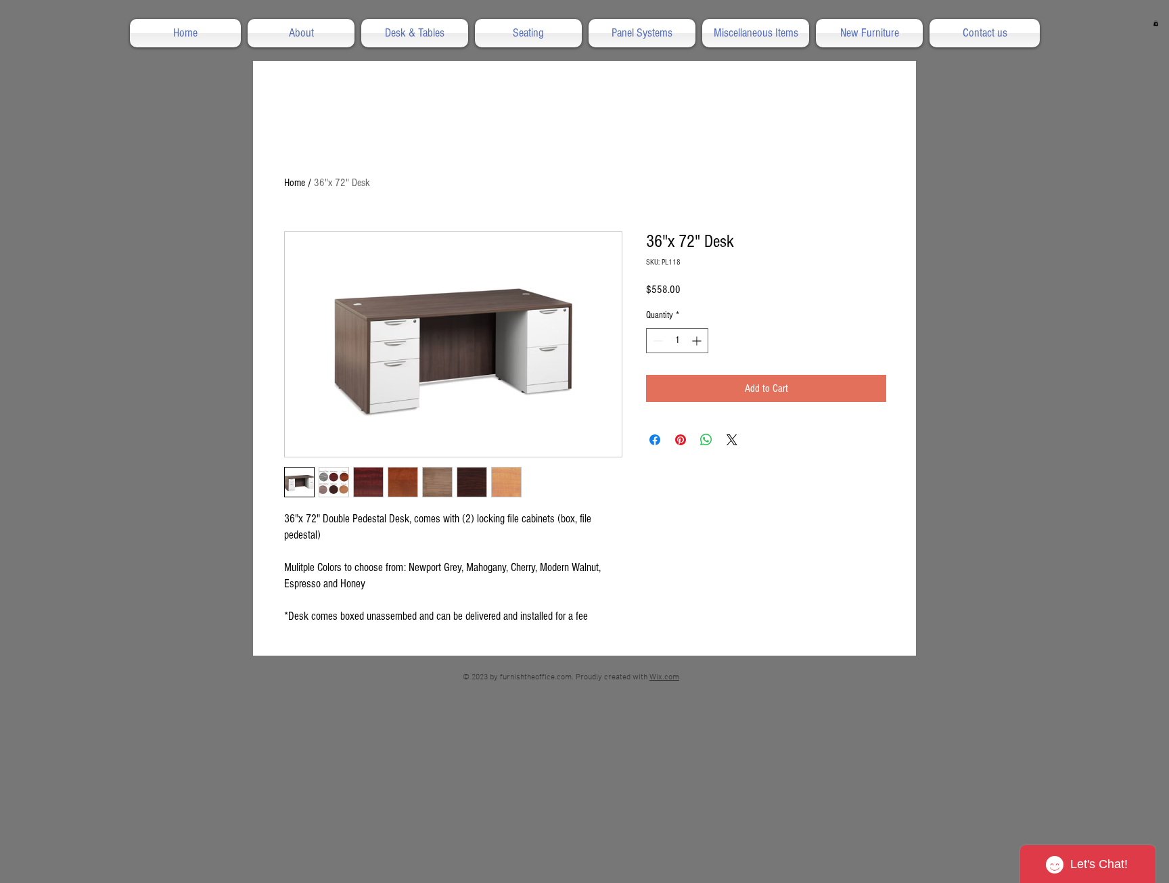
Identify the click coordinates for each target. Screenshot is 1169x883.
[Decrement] (656, 341)
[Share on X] (732, 440)
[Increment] (697, 341)
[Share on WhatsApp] (706, 440)
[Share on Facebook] (655, 440)
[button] (1155, 23)
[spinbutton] (677, 341)
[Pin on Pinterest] (680, 440)
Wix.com (664, 677)
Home (294, 183)
